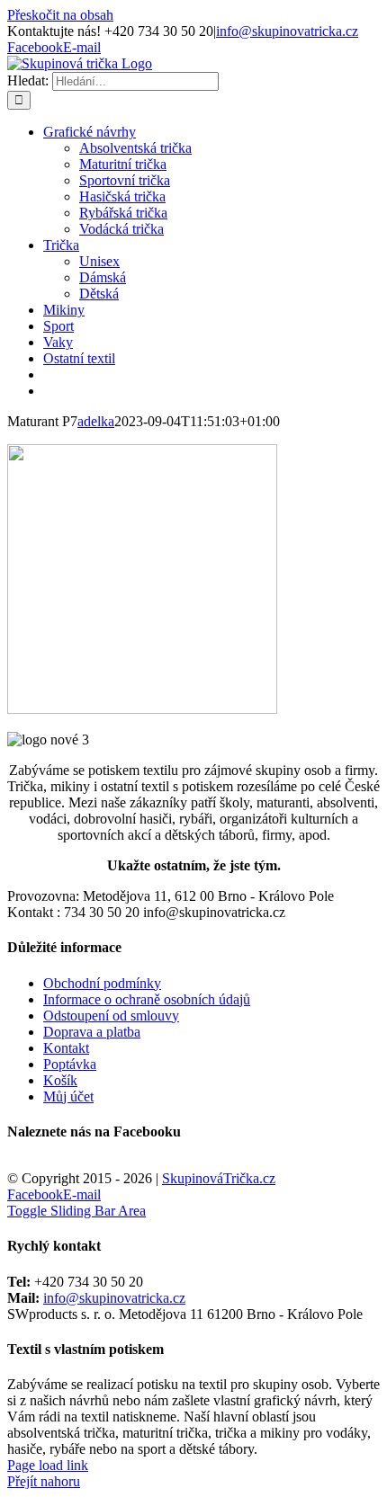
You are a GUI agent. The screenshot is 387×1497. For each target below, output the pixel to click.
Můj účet (68, 1096)
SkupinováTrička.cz (218, 1178)
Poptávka (69, 1064)
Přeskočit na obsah (60, 14)
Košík (60, 1080)
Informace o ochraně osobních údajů (146, 999)
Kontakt (66, 1048)
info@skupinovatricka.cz (287, 31)
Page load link (47, 1465)
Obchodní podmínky (102, 983)
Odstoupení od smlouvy (111, 1015)
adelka (95, 421)
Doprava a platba (91, 1031)
